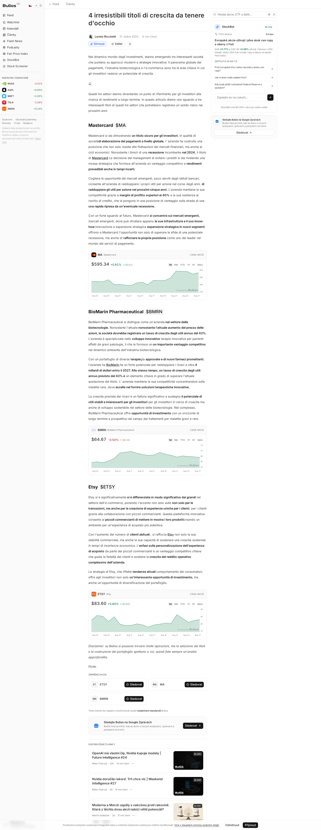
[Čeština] (30, 5)
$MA (121, 125)
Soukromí (7, 119)
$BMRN (154, 311)
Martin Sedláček (100, 815)
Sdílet (118, 44)
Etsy (171, 534)
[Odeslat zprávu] (270, 97)
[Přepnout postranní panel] (44, 415)
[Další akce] (132, 763)
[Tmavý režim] (38, 5)
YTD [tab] (182, 264)
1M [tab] (170, 264)
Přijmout (250, 825)
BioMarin (113, 365)
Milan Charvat (99, 763)
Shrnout (99, 44)
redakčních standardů (149, 710)
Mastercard (100, 158)
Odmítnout (232, 825)
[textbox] (240, 97)
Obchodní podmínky (26, 119)
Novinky (6, 123)
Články (70, 4)
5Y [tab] (193, 264)
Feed (56, 4)
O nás (17, 123)
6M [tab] (176, 264)
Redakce (28, 123)
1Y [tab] (188, 264)
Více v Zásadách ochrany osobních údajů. (196, 825)
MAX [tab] (200, 264)
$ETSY (107, 487)
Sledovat (136, 684)
